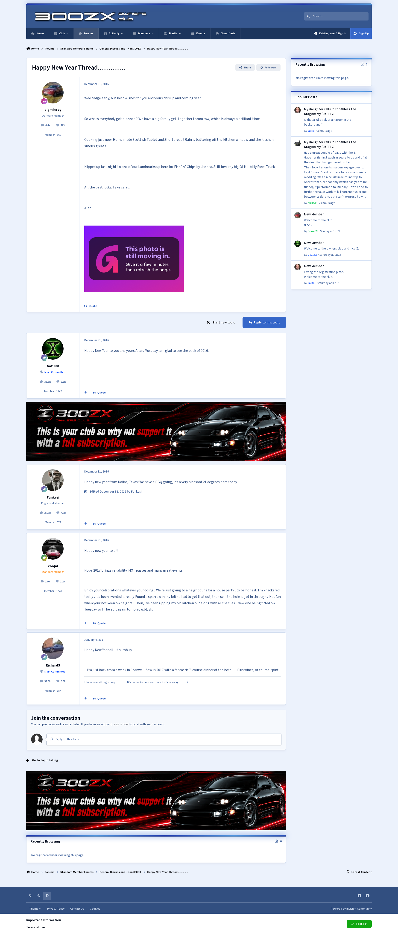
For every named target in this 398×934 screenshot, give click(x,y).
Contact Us (77, 909)
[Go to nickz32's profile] (297, 143)
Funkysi (53, 497)
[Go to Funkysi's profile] (53, 480)
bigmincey (52, 109)
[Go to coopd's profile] (53, 549)
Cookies (95, 909)
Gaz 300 (53, 366)
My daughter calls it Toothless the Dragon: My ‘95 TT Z (330, 111)
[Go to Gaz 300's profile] (53, 349)
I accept (362, 924)
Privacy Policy (55, 909)
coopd (53, 566)
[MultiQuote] (85, 393)
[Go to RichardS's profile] (53, 648)
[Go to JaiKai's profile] (297, 110)
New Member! (314, 214)
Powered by (351, 909)
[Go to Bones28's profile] (297, 215)
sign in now (121, 724)
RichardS (53, 665)
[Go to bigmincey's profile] (53, 92)
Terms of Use (35, 927)
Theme (34, 909)
